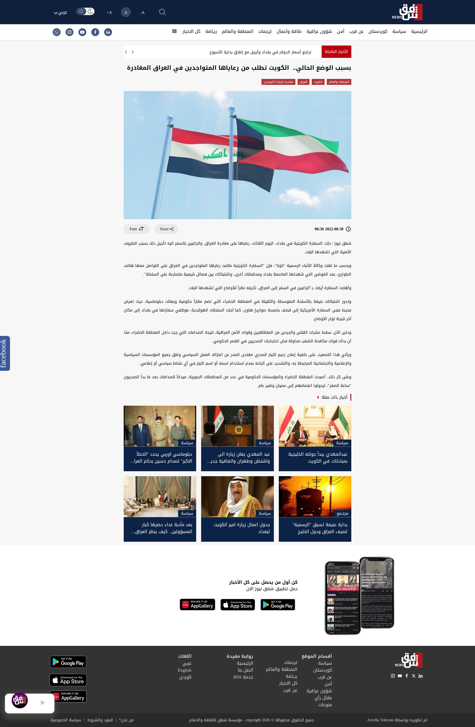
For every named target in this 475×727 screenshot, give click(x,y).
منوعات (325, 705)
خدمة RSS (243, 677)
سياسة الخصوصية (65, 720)
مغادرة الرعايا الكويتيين (278, 82)
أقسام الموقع (317, 656)
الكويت (318, 82)
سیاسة (399, 31)
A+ (109, 12)
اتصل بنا (245, 670)
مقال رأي (323, 698)
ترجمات (265, 31)
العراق (304, 82)
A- (143, 12)
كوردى (185, 677)
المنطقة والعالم (237, 31)
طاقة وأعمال (289, 31)
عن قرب (356, 31)
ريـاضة (211, 31)
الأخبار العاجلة (336, 51)
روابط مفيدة (240, 656)
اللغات (184, 656)
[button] (125, 52)
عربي (186, 663)
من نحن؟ (126, 720)
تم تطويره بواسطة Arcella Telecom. (397, 720)
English (184, 670)
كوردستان (378, 31)
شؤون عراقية (319, 31)
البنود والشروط (100, 720)
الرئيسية (419, 31)
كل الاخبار (191, 31)
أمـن (340, 31)
